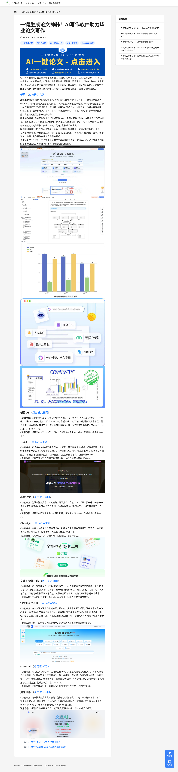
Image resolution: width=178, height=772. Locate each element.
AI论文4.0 (30, 3)
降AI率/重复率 (54, 3)
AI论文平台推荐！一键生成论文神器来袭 (44, 742)
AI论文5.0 (42, 3)
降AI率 (169, 765)
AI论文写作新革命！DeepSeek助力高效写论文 (47, 747)
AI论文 (169, 756)
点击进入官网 (37, 94)
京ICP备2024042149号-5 (55, 765)
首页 (16, 12)
